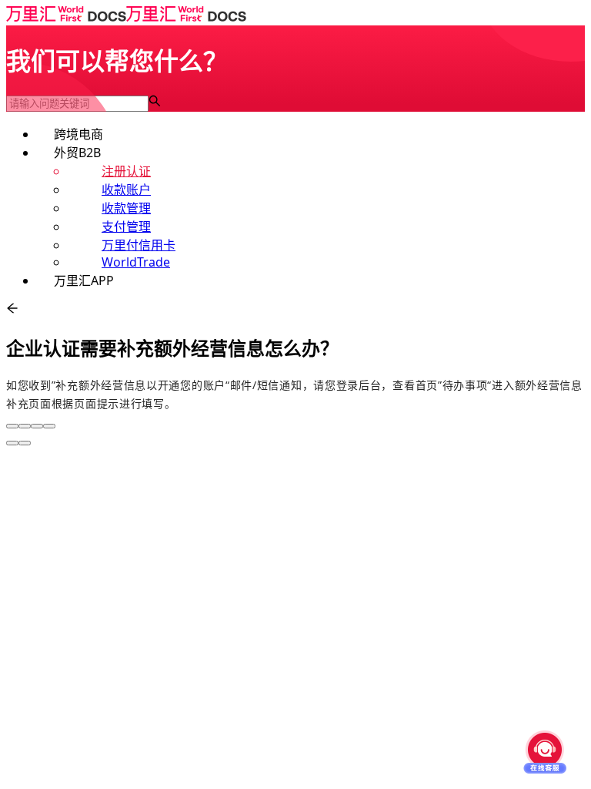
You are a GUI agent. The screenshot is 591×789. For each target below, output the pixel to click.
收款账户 (126, 189)
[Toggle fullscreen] (37, 426)
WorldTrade (136, 261)
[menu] (295, 206)
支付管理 (126, 226)
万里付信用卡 (138, 245)
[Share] (24, 426)
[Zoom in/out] (49, 426)
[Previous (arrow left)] (12, 443)
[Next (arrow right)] (24, 443)
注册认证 (126, 171)
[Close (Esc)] (12, 426)
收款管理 (126, 208)
